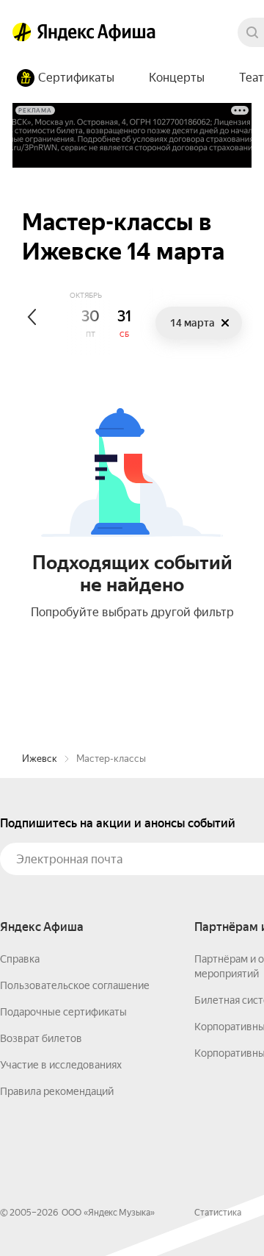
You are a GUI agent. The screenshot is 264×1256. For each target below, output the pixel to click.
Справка (20, 959)
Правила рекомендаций (57, 1091)
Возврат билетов (41, 1038)
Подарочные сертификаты (63, 1012)
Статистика (217, 1212)
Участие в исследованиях (61, 1065)
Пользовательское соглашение (75, 985)
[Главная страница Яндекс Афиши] (22, 32)
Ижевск (39, 758)
